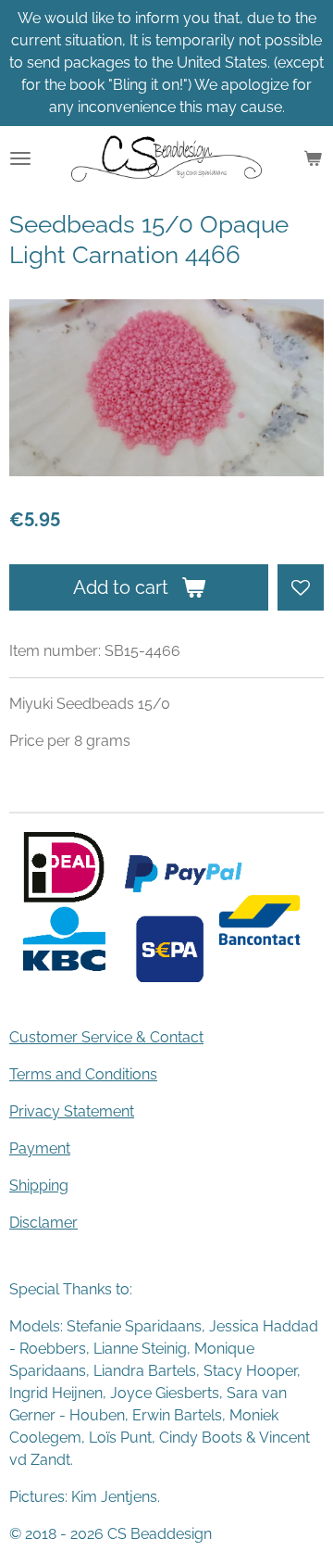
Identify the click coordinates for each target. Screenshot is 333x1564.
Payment (39, 1148)
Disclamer (43, 1222)
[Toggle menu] (20, 158)
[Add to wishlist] (301, 587)
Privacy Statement (71, 1111)
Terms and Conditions (83, 1074)
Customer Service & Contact (106, 1037)
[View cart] (312, 158)
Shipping (38, 1185)
